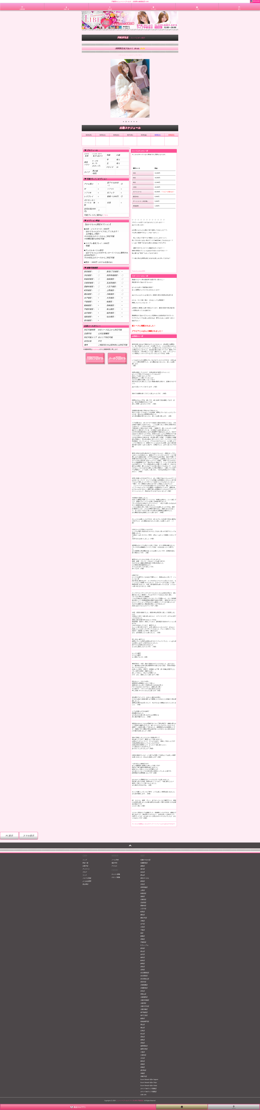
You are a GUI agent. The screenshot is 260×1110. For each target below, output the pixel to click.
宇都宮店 (143, 942)
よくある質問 (86, 881)
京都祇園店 (143, 985)
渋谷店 (142, 884)
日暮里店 (143, 899)
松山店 (142, 1033)
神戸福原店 (143, 1012)
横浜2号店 (143, 918)
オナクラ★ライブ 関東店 (148, 1088)
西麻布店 (143, 905)
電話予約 (114, 863)
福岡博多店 (143, 1046)
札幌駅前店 (143, 863)
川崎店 (142, 921)
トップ (84, 860)
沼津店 (142, 969)
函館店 (142, 866)
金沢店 (142, 954)
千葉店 (142, 930)
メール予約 (115, 860)
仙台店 (142, 872)
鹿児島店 (143, 1070)
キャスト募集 (115, 874)
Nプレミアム (144, 945)
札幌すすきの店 (145, 860)
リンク (84, 875)
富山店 (142, 951)
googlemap (95, 349)
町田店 (142, 911)
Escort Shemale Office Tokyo (148, 1082)
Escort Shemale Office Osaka (148, 1085)
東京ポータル (144, 878)
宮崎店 (142, 1067)
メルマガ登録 (86, 878)
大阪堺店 (143, 1003)
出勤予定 (85, 866)
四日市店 (143, 982)
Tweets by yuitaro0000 (138, 271)
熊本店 (142, 1061)
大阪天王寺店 (144, 1006)
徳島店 (142, 1040)
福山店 (142, 1027)
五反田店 (143, 902)
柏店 (141, 933)
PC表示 (9, 835)
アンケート (86, 869)
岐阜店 (142, 960)
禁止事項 (85, 884)
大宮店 (142, 927)
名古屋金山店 (144, 979)
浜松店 (142, 966)
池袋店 (142, 896)
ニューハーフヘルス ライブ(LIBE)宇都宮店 (129, 1100)
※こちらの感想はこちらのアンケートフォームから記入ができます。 (154, 824)
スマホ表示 (28, 835)
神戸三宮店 (143, 1015)
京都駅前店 (143, 988)
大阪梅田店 (143, 997)
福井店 (142, 957)
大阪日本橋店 (144, 1000)
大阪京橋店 (143, 1009)
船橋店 (142, 936)
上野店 (142, 890)
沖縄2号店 (143, 1076)
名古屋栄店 (143, 976)
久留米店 (143, 1055)
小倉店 (142, 1052)
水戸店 (142, 924)
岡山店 (142, 1024)
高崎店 (142, 939)
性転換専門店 (144, 1021)
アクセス (114, 866)
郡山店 (142, 875)
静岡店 (142, 963)
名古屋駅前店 (144, 972)
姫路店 (142, 1018)
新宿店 (142, 881)
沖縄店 (142, 1073)
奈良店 (142, 991)
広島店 (142, 1030)
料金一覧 (85, 863)
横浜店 (142, 915)
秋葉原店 (143, 893)
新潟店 (142, 948)
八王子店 (143, 908)
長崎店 (142, 1064)
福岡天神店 (143, 1049)
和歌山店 (143, 994)
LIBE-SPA (143, 1094)
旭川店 (142, 869)
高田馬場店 (143, 887)
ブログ (84, 872)
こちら (105, 215)
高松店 (142, 1037)
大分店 (142, 1058)
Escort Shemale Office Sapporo (149, 1079)
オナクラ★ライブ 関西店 (148, 1091)
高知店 (142, 1043)
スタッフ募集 (115, 877)
